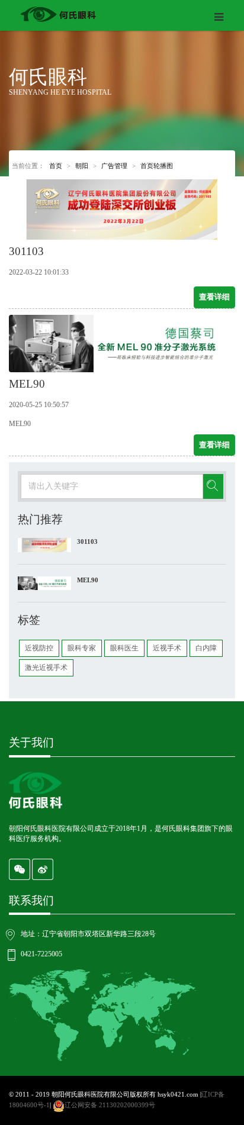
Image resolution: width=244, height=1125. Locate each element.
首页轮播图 (156, 165)
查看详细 (214, 296)
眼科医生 (124, 648)
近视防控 (39, 648)
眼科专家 (82, 648)
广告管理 (114, 165)
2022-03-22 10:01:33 (39, 272)
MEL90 (87, 580)
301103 (87, 541)
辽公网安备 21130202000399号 (110, 1104)
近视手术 (167, 648)
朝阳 (81, 165)
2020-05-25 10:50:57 (39, 405)
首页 (55, 165)
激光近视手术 (46, 667)
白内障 (206, 648)
